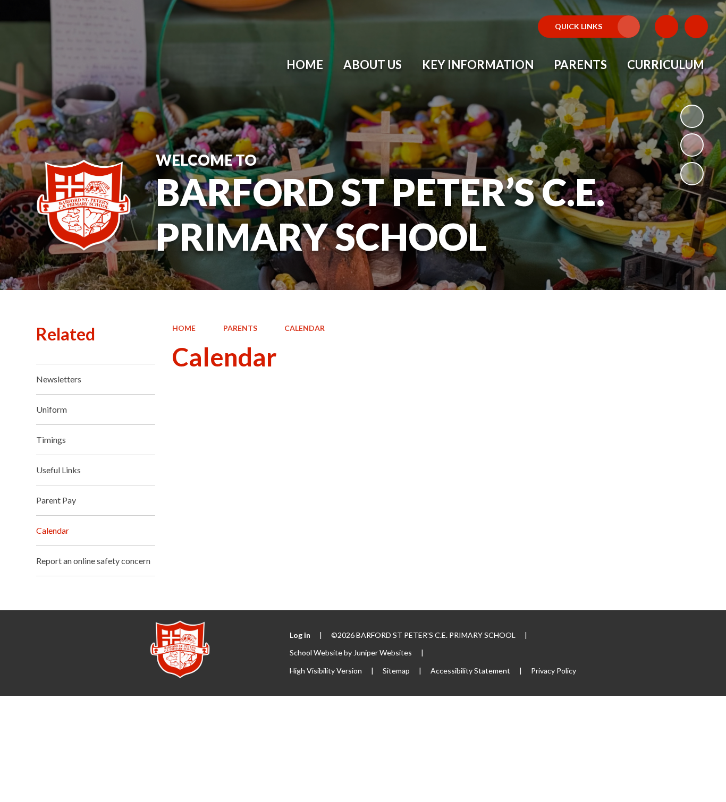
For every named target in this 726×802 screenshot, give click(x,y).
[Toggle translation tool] (666, 26)
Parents (240, 327)
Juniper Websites (382, 652)
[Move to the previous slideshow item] (692, 145)
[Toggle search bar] (696, 26)
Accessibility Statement (470, 670)
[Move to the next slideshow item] (692, 173)
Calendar (304, 327)
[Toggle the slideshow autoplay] (692, 116)
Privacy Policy (553, 670)
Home (184, 327)
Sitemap (396, 670)
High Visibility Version (326, 670)
